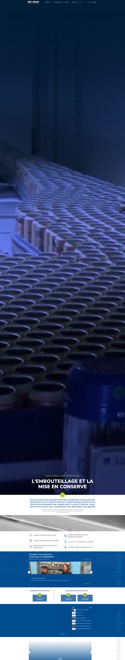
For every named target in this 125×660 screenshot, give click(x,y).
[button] (29, 572)
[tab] (82, 610)
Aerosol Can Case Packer (81, 618)
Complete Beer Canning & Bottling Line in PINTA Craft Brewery (83, 628)
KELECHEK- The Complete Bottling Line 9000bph (83, 620)
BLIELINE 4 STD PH (79, 612)
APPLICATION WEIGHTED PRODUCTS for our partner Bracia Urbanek (83, 626)
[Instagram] (90, 2)
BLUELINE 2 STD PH (79, 615)
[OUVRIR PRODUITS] (51, 2)
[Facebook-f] (88, 2)
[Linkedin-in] (93, 2)
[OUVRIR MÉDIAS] (69, 2)
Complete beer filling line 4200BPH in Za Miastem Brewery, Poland (83, 623)
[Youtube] (95, 2)
